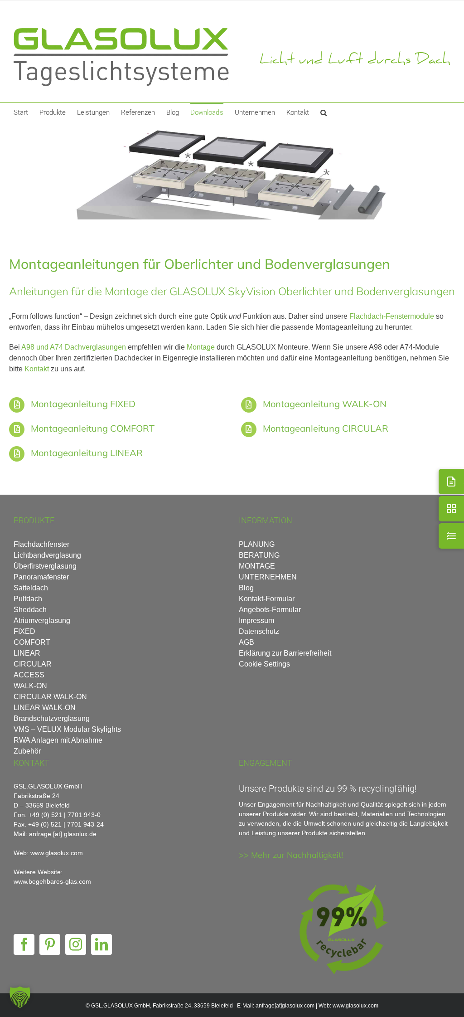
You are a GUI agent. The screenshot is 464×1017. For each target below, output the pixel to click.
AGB (246, 642)
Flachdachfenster (41, 544)
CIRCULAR (33, 664)
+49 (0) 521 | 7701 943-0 (65, 814)
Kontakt (36, 369)
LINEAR (27, 653)
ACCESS (29, 675)
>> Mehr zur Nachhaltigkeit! (291, 855)
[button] (323, 112)
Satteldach (31, 588)
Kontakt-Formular (267, 599)
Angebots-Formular (270, 609)
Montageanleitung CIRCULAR (325, 428)
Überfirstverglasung (45, 566)
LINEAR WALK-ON (45, 707)
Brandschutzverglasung (52, 718)
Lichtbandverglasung (47, 555)
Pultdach (28, 599)
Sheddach (30, 609)
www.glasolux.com (355, 1005)
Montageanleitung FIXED (83, 403)
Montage (201, 347)
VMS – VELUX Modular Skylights (67, 729)
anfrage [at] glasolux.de (63, 833)
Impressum (256, 620)
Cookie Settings (264, 664)
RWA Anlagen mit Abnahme (58, 740)
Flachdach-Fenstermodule (391, 316)
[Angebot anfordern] (451, 481)
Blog (246, 588)
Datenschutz (259, 631)
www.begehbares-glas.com (52, 881)
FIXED (24, 631)
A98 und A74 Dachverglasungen (73, 347)
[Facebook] (24, 944)
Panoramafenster (41, 577)
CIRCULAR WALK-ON (50, 697)
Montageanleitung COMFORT (93, 428)
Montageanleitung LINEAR (87, 452)
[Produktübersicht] (451, 508)
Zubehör (27, 751)
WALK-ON (30, 686)
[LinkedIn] (101, 944)
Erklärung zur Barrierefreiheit (285, 653)
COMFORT (32, 642)
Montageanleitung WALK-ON (325, 403)
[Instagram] (75, 944)
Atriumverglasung (42, 620)
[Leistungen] (451, 536)
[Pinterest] (49, 944)
